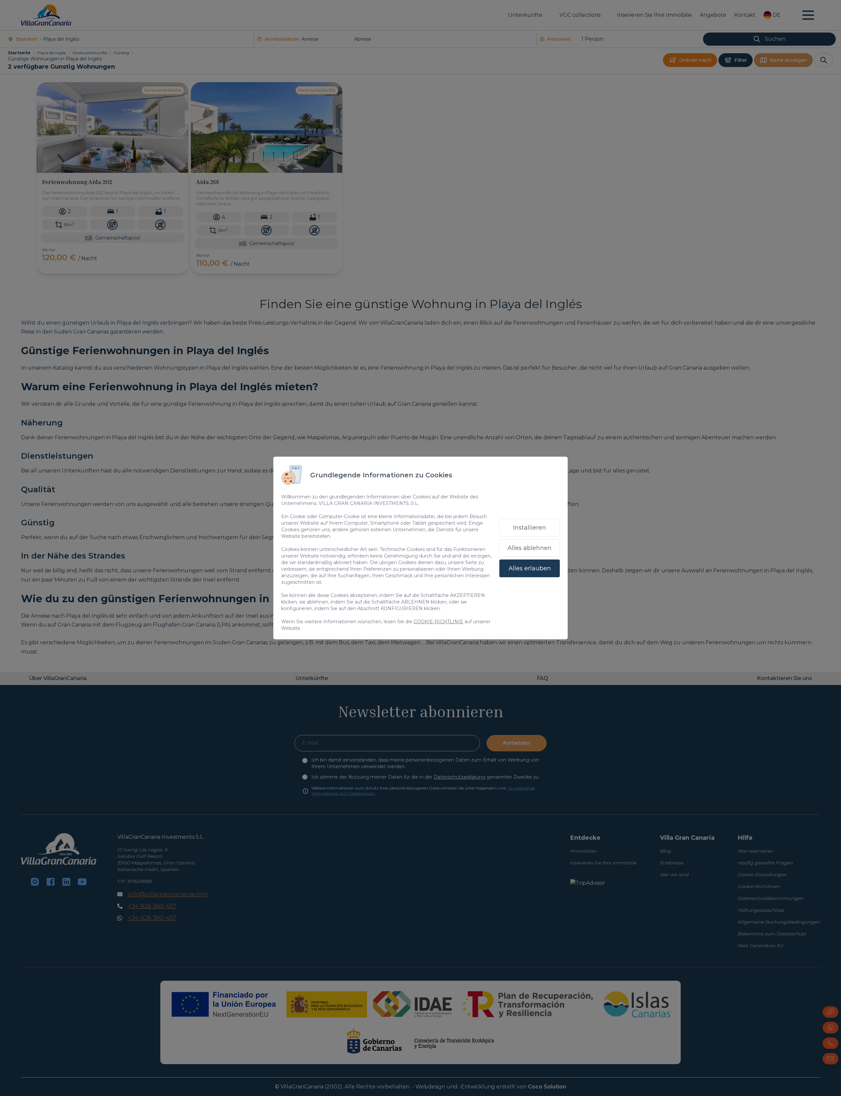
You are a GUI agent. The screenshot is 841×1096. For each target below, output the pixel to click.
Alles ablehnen (530, 548)
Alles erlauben (530, 568)
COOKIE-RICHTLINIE (438, 622)
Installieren (529, 527)
